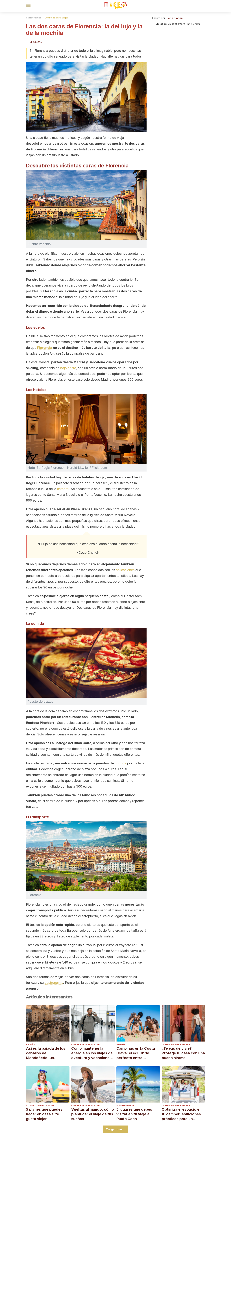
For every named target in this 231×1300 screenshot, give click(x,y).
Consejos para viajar (56, 17)
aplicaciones (125, 570)
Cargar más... (115, 1129)
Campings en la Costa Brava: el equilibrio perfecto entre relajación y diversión (135, 1053)
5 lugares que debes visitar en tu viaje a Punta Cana (134, 1114)
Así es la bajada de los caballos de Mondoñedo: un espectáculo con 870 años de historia (45, 1053)
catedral (63, 489)
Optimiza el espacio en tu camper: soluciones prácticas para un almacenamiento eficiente (182, 1114)
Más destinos (125, 1105)
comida (120, 763)
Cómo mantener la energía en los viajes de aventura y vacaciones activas (92, 1053)
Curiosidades (33, 17)
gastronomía (54, 983)
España (30, 1044)
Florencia (44, 348)
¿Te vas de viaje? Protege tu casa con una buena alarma (183, 1053)
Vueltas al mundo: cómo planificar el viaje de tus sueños (92, 1114)
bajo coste (68, 368)
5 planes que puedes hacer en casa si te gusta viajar (44, 1114)
